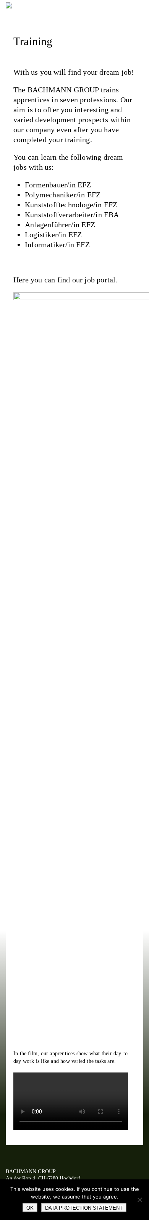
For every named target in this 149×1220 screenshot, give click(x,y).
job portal (99, 279)
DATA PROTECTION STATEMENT (84, 1208)
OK (30, 1208)
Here (21, 279)
